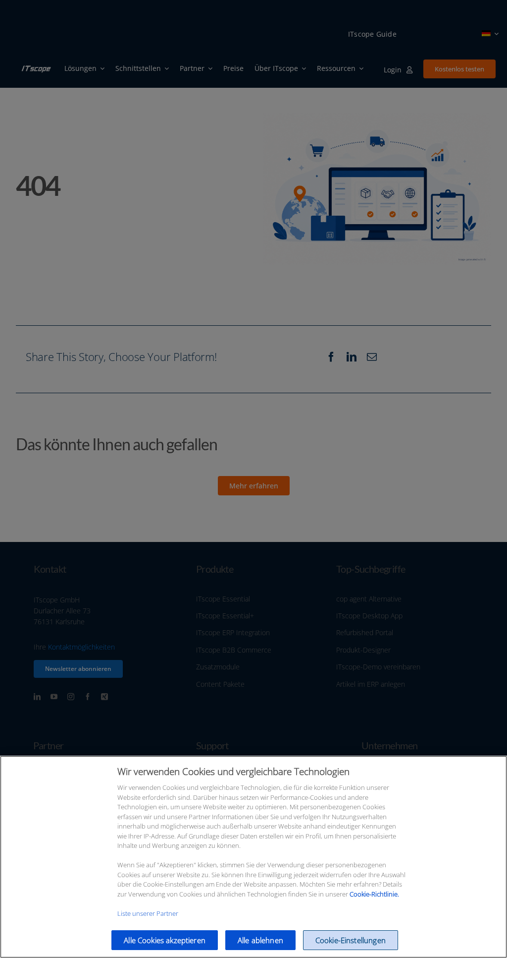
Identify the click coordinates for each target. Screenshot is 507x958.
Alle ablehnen (260, 940)
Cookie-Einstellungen (350, 940)
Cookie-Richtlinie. (374, 894)
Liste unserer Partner (147, 913)
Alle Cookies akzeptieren (164, 940)
